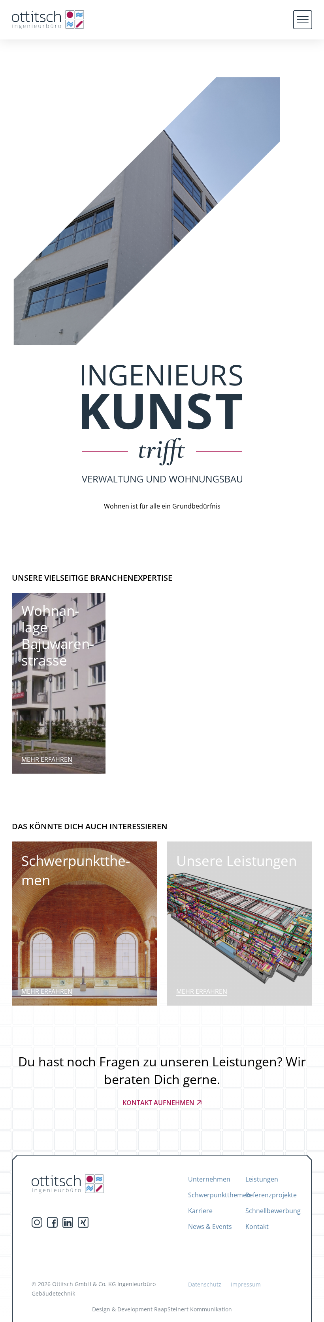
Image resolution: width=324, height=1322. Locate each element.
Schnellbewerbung (273, 1210)
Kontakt (257, 1226)
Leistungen (261, 1179)
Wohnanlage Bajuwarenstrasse (57, 635)
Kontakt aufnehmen (158, 1102)
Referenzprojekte (271, 1195)
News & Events (210, 1226)
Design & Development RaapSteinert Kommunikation (162, 1309)
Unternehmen (209, 1179)
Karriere (200, 1210)
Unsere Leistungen (236, 860)
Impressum (246, 1284)
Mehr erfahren (46, 759)
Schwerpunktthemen (75, 870)
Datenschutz (204, 1284)
